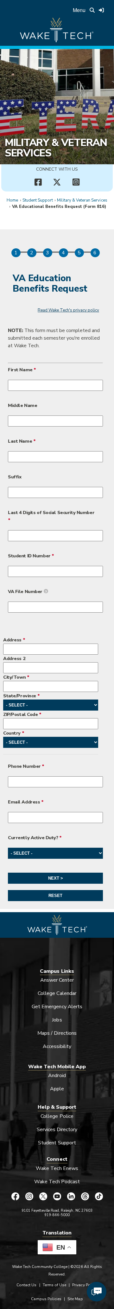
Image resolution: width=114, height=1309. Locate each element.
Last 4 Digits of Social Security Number (51, 512)
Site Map (75, 1298)
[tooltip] (46, 591)
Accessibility (57, 1046)
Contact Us (26, 1285)
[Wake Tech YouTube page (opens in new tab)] (57, 1196)
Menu (79, 10)
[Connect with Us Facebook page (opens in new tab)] (38, 182)
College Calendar (57, 993)
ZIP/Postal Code (20, 714)
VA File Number (27, 591)
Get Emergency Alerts (57, 1006)
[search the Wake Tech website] (92, 10)
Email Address (24, 802)
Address (12, 640)
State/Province (19, 696)
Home (12, 200)
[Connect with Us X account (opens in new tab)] (57, 182)
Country (12, 733)
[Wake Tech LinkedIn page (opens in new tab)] (71, 1196)
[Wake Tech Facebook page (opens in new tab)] (15, 1196)
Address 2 (14, 658)
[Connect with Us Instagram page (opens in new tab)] (76, 182)
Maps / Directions (57, 1033)
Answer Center (57, 980)
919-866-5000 (57, 1215)
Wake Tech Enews (57, 1168)
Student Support (37, 200)
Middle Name (22, 405)
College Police (57, 1116)
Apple (57, 1088)
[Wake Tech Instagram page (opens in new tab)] (29, 1196)
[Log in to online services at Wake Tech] (101, 10)
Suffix (14, 477)
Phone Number (24, 766)
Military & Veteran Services (56, 148)
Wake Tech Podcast (57, 1181)
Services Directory (57, 1129)
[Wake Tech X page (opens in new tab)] (43, 1196)
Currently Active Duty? (33, 837)
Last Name (20, 441)
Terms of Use (54, 1285)
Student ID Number (29, 556)
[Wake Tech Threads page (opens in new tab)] (85, 1196)
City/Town (14, 677)
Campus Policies (46, 1298)
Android (57, 1075)
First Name (20, 370)
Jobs (57, 1019)
